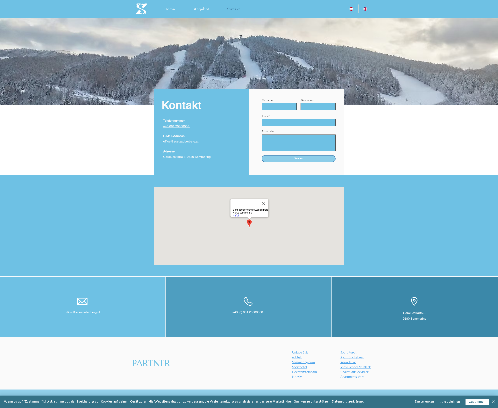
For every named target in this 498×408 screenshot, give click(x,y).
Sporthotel (299, 367)
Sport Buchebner (352, 357)
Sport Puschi (348, 352)
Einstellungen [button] (424, 401)
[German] (351, 8)
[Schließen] (493, 402)
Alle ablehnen (450, 401)
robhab (297, 357)
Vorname (267, 99)
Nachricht (268, 131)
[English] (365, 8)
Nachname (307, 99)
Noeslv (297, 377)
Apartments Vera (352, 377)
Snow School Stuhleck (355, 367)
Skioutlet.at (348, 362)
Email (265, 115)
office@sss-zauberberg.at (82, 312)
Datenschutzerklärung (348, 401)
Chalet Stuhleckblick (354, 372)
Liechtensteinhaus (304, 372)
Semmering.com (303, 362)
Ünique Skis (300, 352)
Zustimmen (477, 401)
